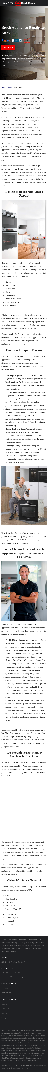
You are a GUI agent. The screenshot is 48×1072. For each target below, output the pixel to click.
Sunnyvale (5, 1018)
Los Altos (4, 988)
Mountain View (6, 993)
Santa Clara (5, 1009)
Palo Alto (4, 1004)
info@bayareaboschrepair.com (17, 977)
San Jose (4, 1013)
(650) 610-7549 (8, 48)
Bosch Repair (6, 88)
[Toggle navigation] (45, 3)
